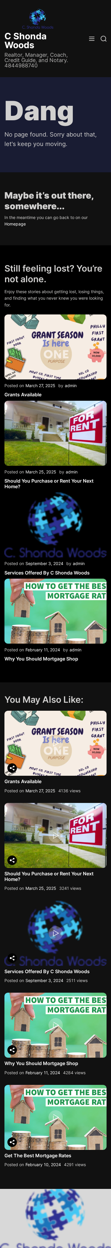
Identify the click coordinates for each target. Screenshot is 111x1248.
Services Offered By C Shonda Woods (47, 573)
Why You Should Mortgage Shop (41, 659)
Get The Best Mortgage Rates (37, 1155)
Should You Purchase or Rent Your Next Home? (49, 483)
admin (71, 385)
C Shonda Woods (25, 40)
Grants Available (22, 394)
